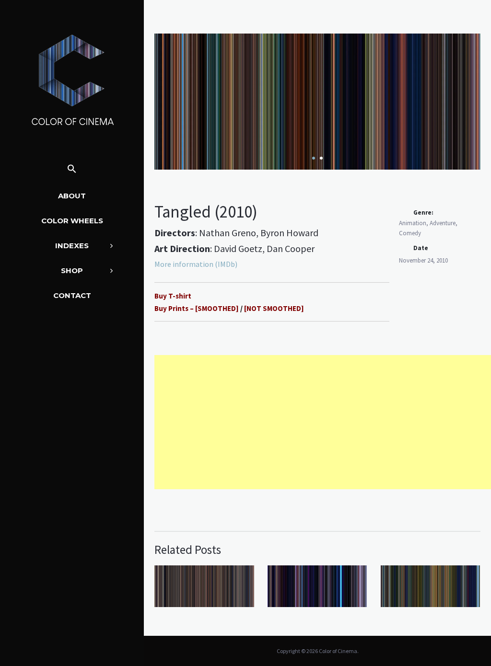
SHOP (72, 270)
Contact (72, 295)
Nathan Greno (227, 233)
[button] (72, 169)
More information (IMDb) (195, 264)
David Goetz (238, 248)
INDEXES (72, 245)
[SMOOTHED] (217, 308)
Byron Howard (289, 233)
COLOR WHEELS (72, 220)
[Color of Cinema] (72, 79)
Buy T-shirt (173, 295)
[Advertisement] (322, 422)
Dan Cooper (291, 248)
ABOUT (72, 195)
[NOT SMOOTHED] (274, 308)
